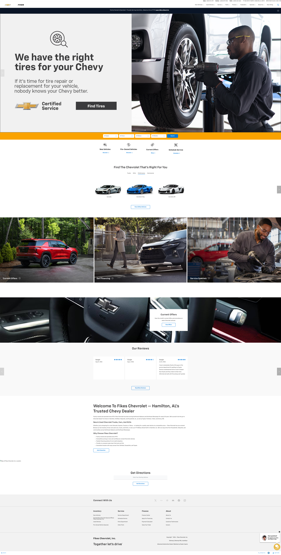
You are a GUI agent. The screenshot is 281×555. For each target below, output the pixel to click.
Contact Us (169, 518)
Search (173, 136)
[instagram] (184, 500)
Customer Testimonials (172, 521)
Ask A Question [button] (101, 450)
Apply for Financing (147, 518)
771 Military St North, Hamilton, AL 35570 (254, 0)
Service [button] (219, 5)
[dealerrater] (167, 500)
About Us (168, 515)
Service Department (123, 515)
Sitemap (171, 540)
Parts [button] (226, 5)
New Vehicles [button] (198, 5)
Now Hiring (270, 4)
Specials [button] (252, 5)
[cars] (161, 500)
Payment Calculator (147, 521)
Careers (168, 525)
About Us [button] (260, 5)
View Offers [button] (168, 324)
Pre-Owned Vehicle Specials (101, 525)
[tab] (129, 173)
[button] (278, 5)
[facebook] (179, 500)
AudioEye (184, 540)
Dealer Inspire (184, 544)
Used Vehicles (97, 521)
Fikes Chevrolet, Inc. (182, 537)
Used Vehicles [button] (210, 5)
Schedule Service (122, 518)
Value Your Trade (146, 525)
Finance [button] (234, 5)
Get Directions (140, 483)
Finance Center (146, 515)
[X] (155, 500)
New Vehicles (97, 515)
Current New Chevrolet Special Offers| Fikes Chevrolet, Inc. (103, 518)
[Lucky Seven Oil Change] (140, 73)
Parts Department (123, 521)
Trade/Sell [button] (243, 5)
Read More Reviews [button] (140, 388)
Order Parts (121, 525)
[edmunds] (173, 500)
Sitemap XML (178, 540)
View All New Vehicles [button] (140, 207)
